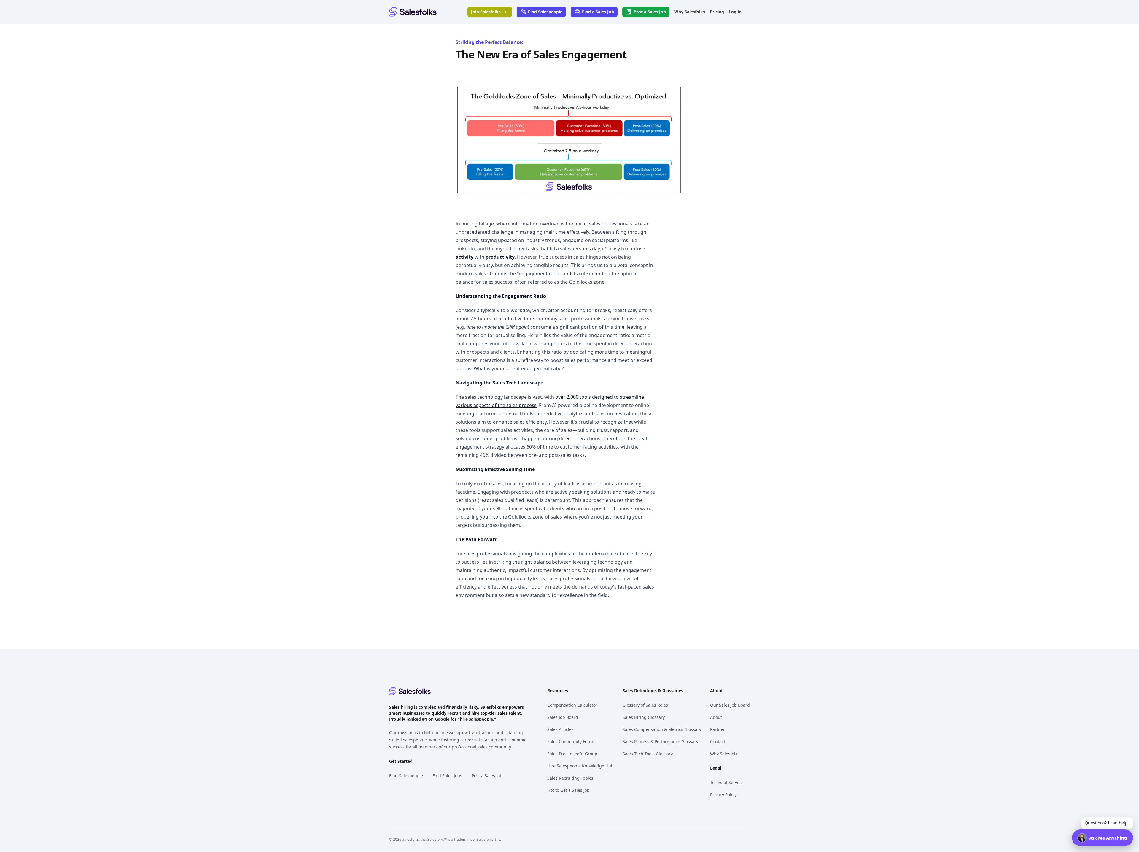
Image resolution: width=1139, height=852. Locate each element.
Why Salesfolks (724, 753)
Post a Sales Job (487, 775)
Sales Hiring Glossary (644, 717)
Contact (717, 741)
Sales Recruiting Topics (570, 778)
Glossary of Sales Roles (645, 705)
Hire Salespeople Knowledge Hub (580, 766)
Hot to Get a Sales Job (568, 790)
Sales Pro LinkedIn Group (572, 753)
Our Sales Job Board (730, 705)
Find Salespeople (406, 775)
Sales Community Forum (571, 741)
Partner (717, 729)
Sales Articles (560, 729)
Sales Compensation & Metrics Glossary (662, 729)
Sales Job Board (562, 717)
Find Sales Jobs (447, 775)
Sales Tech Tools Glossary (648, 753)
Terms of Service (726, 782)
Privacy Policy (723, 794)
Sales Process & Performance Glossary (660, 741)
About (716, 717)
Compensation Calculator (572, 705)
